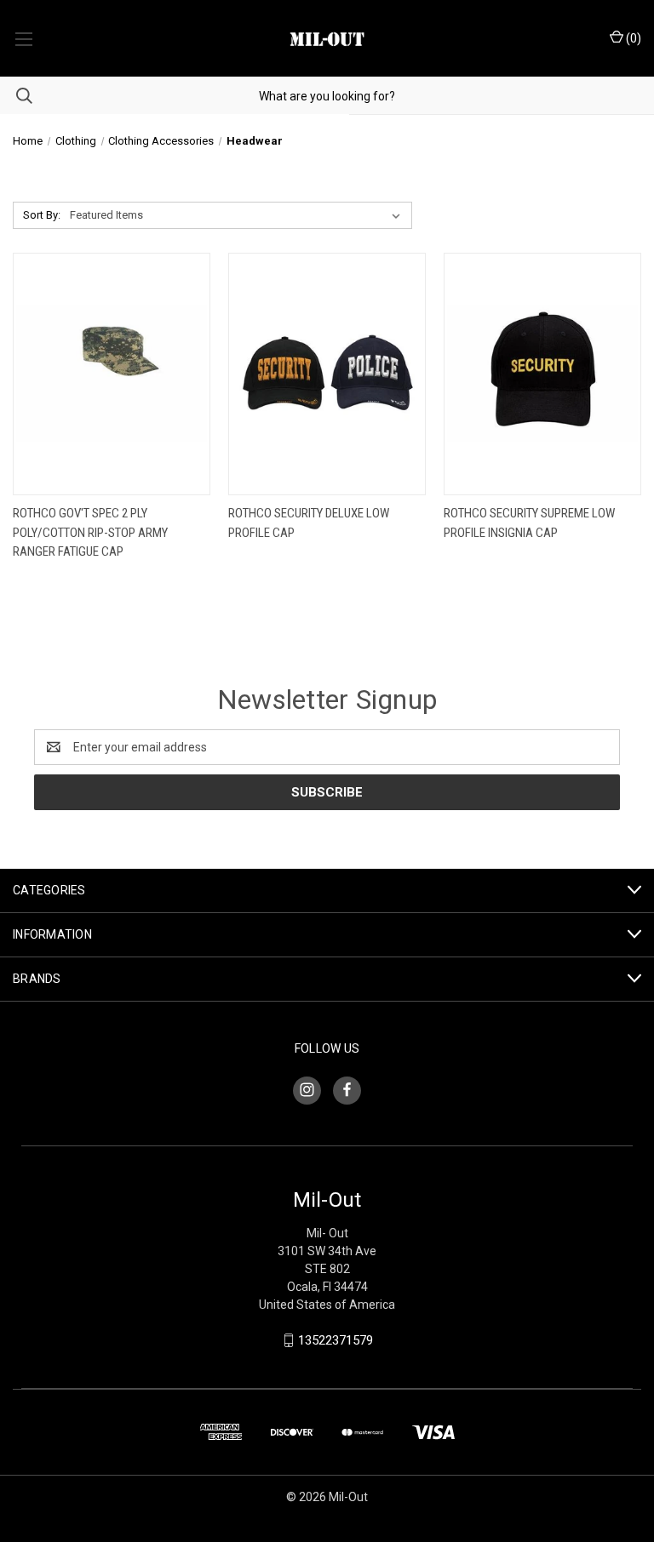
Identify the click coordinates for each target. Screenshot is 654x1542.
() (632, 38)
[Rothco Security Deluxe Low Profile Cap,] (327, 374)
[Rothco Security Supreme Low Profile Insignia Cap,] (542, 374)
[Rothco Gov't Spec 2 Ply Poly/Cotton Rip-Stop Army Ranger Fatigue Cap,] (111, 374)
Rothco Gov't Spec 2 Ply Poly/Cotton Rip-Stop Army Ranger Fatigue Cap (90, 532)
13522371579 (335, 1340)
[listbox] (238, 215)
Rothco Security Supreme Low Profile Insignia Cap (529, 522)
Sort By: (41, 214)
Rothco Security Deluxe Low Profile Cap (308, 522)
